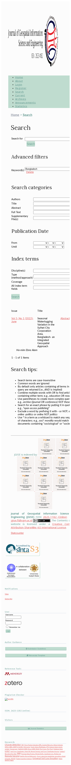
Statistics (21, 106)
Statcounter (17, 533)
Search (19, 91)
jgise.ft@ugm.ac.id (21, 520)
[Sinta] (26, 490)
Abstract (16, 208)
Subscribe (8, 599)
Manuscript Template (36, 655)
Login (18, 84)
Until (14, 247)
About (19, 81)
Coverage (16, 282)
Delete (30, 172)
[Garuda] (44, 472)
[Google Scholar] (47, 454)
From (14, 243)
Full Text (16, 212)
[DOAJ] (61, 472)
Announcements (25, 102)
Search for (17, 138)
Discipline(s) (18, 270)
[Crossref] (26, 472)
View (7, 594)
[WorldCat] (44, 490)
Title (14, 203)
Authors (15, 199)
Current (20, 95)
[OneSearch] (61, 490)
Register (21, 88)
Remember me (14, 627)
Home (19, 77)
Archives (20, 99)
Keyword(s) (17, 170)
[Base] (43, 508)
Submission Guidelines (36, 649)
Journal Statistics (37, 728)
